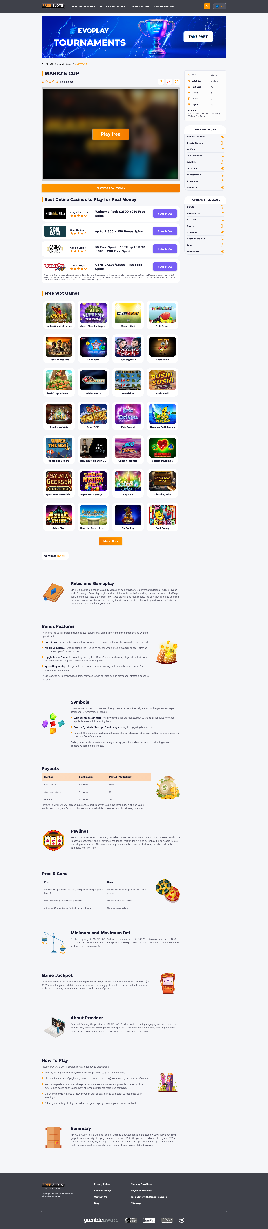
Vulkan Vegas (78, 265)
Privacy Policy (102, 1184)
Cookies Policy (102, 1190)
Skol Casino (77, 230)
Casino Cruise (78, 247)
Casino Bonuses (164, 6)
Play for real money (110, 188)
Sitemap (136, 1203)
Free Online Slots (83, 6)
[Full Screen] (177, 82)
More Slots (110, 541)
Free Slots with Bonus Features (149, 1196)
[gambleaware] (101, 1220)
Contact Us (100, 1196)
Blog (96, 1203)
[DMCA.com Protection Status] (149, 1220)
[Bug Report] (169, 82)
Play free (111, 134)
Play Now (165, 213)
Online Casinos (139, 6)
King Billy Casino (79, 212)
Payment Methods (141, 1190)
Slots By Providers (112, 6)
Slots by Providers (141, 1184)
